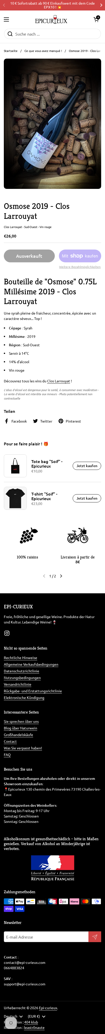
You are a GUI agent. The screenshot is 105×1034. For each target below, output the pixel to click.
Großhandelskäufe (18, 734)
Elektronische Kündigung (24, 697)
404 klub (31, 1022)
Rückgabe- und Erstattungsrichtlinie (33, 690)
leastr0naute (34, 1027)
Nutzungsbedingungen (22, 677)
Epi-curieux (48, 1007)
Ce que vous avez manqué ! (43, 51)
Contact (10, 741)
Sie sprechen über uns (21, 721)
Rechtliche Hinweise (20, 657)
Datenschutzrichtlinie (21, 671)
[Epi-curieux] (51, 19)
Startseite (11, 51)
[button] (96, 19)
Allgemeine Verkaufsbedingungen (31, 664)
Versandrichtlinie (17, 684)
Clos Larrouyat (58, 381)
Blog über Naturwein (20, 728)
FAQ (7, 754)
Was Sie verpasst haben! (23, 748)
